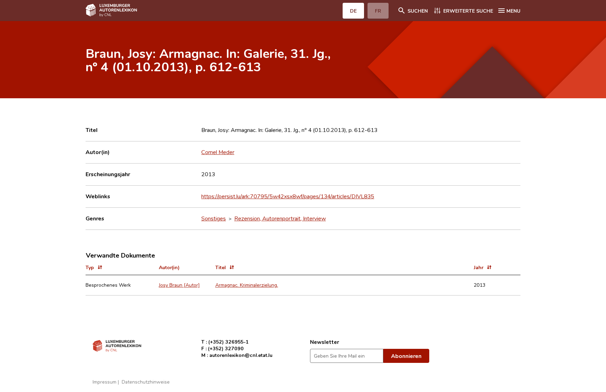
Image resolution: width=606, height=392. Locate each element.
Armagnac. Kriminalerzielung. (246, 284)
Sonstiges (213, 218)
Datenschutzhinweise (146, 381)
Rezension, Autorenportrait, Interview (280, 218)
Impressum (104, 381)
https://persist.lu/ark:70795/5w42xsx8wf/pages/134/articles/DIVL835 (287, 196)
